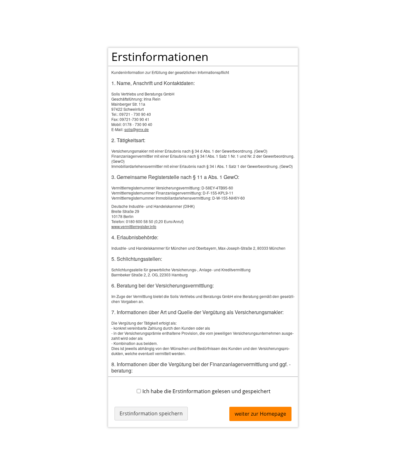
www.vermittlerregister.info (133, 226)
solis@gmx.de (136, 129)
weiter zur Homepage (260, 413)
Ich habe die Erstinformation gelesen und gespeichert (206, 391)
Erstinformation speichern (151, 413)
